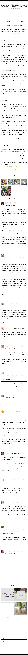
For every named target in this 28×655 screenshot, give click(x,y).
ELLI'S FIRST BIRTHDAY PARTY (17, 181)
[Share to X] (13, 169)
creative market (5, 149)
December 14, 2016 (10, 553)
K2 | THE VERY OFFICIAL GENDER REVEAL (20, 595)
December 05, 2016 (10, 205)
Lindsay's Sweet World (14, 346)
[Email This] (10, 169)
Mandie (8, 453)
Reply (2, 249)
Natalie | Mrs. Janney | (14, 203)
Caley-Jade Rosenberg (14, 551)
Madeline (8, 328)
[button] (15, 16)
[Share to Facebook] (16, 169)
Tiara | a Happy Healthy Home (14, 376)
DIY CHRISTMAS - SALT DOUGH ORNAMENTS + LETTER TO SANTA (23, 183)
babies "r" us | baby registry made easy (7, 595)
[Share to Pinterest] (18, 169)
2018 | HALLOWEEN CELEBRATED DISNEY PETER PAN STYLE (11, 183)
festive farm (15, 171)
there (6, 158)
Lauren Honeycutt (12, 396)
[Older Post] (22, 191)
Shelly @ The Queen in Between (14, 530)
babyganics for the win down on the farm (20, 608)
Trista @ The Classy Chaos (13, 258)
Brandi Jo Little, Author (15, 480)
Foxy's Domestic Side (14, 304)
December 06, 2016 (8, 533)
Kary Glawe (9, 502)
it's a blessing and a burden (7, 603)
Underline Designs (4, 652)
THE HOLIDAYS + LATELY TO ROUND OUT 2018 (4, 182)
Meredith (9, 411)
